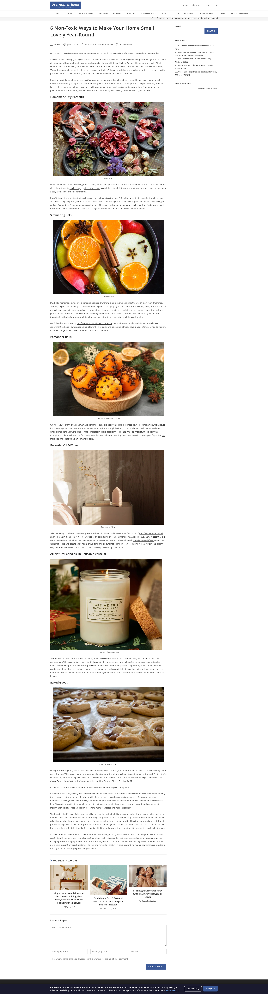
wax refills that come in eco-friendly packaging (134, 669)
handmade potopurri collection (127, 205)
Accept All (210, 988)
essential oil (137, 184)
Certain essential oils (155, 536)
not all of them (85, 83)
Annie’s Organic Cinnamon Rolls (79, 781)
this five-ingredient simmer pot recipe (94, 323)
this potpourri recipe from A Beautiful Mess (114, 198)
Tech (164, 13)
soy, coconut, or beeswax (96, 665)
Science (175, 13)
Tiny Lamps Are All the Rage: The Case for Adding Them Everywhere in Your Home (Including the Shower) (69, 898)
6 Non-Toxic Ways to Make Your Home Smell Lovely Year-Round (191, 18)
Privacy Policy (172, 990)
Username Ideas (149, 13)
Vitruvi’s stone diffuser (143, 540)
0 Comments (126, 44)
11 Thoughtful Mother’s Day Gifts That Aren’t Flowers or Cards (147, 893)
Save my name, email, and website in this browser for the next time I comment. (91, 959)
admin (57, 44)
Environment (86, 13)
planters (89, 669)
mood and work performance (93, 66)
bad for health (144, 658)
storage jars (101, 669)
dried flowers (89, 184)
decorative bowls (92, 188)
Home (58, 13)
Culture (70, 13)
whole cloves (159, 424)
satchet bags (75, 188)
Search (178, 26)
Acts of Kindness (239, 13)
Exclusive (131, 13)
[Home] (152, 18)
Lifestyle (188, 13)
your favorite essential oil (151, 533)
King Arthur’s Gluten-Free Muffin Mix (116, 781)
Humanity (103, 13)
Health (117, 13)
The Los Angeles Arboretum (132, 431)
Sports (222, 13)
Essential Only (193, 988)
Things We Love (206, 13)
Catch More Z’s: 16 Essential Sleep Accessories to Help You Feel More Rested (108, 901)
